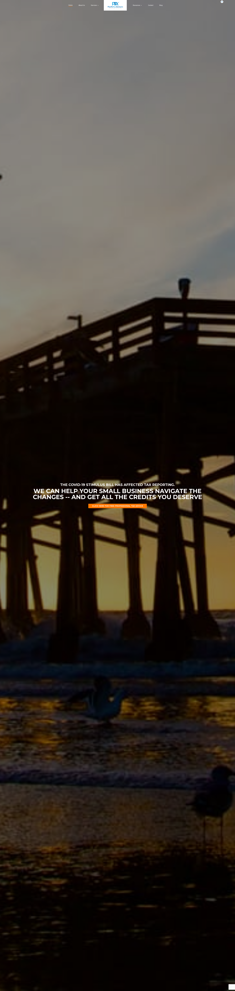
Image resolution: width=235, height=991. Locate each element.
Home (70, 5)
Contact (150, 5)
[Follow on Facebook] (222, 1)
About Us (82, 5)
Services (94, 5)
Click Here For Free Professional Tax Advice (117, 506)
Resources (136, 5)
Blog (160, 5)
